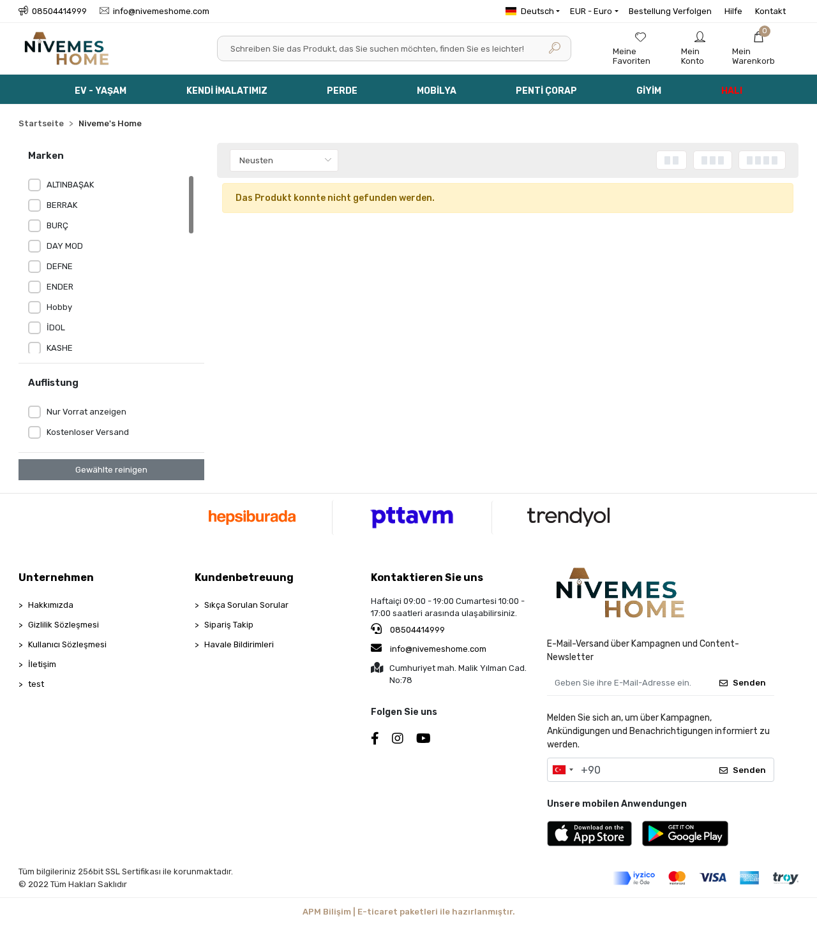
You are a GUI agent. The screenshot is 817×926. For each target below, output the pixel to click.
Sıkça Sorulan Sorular (246, 605)
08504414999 (416, 630)
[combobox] (562, 769)
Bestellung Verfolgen (670, 11)
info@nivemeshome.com (438, 649)
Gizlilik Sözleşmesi (63, 624)
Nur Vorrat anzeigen (86, 411)
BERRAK (62, 205)
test (36, 684)
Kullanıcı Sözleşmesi (67, 644)
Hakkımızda (50, 605)
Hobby (59, 307)
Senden (749, 682)
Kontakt (770, 11)
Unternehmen (56, 577)
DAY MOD (65, 246)
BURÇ (57, 225)
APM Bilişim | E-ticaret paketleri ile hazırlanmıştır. (409, 911)
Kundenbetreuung (244, 577)
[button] (759, 49)
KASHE (60, 348)
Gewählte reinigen (111, 469)
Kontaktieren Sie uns (427, 577)
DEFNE (60, 266)
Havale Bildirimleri (239, 644)
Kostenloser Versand (88, 432)
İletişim (42, 664)
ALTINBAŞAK (70, 184)
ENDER (60, 286)
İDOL (56, 327)
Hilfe (733, 11)
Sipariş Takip (228, 624)
